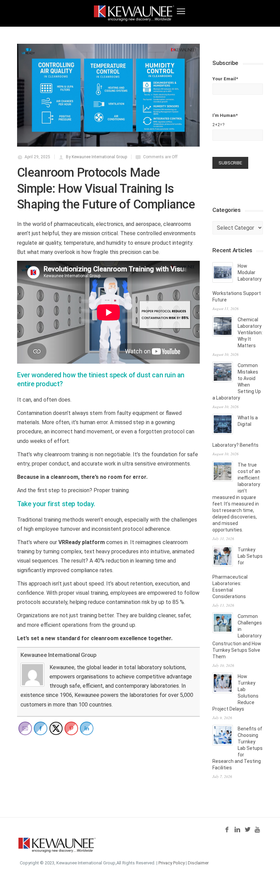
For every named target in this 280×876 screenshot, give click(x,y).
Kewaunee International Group (58, 654)
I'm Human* (225, 120)
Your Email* (225, 78)
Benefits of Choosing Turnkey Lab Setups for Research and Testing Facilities (237, 748)
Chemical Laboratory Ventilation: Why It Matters (250, 332)
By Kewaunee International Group (96, 156)
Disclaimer (198, 862)
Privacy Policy (171, 862)
